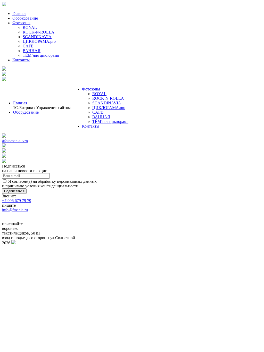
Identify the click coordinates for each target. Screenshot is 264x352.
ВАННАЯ (31, 50)
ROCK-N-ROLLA (38, 32)
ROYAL (30, 27)
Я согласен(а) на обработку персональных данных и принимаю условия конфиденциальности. (49, 183)
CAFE (28, 46)
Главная (19, 13)
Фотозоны (21, 23)
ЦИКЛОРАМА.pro (39, 41)
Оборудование (25, 18)
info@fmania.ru (15, 210)
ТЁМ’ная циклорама (41, 55)
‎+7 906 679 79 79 (16, 200)
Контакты (21, 60)
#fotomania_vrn (15, 141)
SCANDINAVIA (37, 37)
